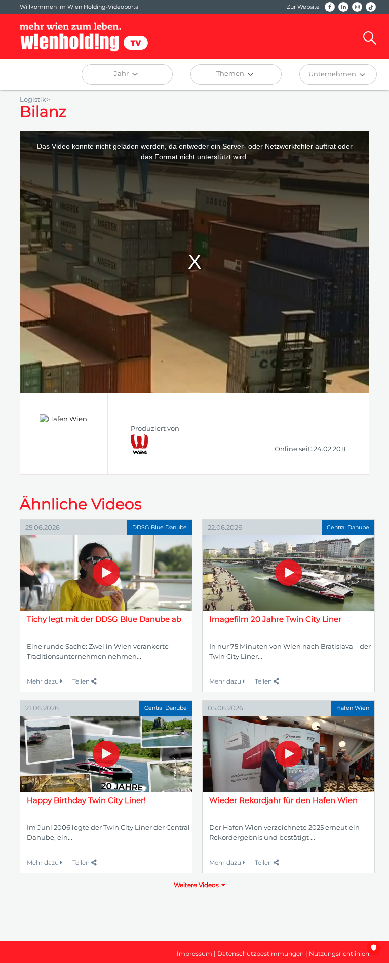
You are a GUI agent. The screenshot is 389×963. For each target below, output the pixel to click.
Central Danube (348, 527)
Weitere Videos (196, 885)
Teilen (81, 681)
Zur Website (303, 6)
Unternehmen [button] (333, 74)
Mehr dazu (43, 681)
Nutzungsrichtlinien (339, 953)
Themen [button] (231, 73)
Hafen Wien (352, 707)
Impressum (194, 953)
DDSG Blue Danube (159, 527)
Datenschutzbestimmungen (260, 953)
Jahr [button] (122, 73)
